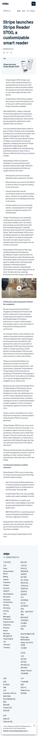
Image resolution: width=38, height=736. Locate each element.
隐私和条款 (7, 696)
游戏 (22, 609)
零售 (22, 629)
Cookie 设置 (7, 708)
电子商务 (24, 577)
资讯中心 (7, 10)
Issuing (6, 611)
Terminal (6, 644)
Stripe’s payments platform (13, 317)
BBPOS (16, 148)
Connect (6, 588)
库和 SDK (24, 668)
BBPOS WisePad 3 (12, 500)
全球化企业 (24, 586)
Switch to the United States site (15, 731)
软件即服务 (24, 600)
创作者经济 (24, 606)
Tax (4, 642)
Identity (6, 605)
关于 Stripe (31, 11)
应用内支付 (24, 588)
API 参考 (24, 659)
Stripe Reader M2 (12, 494)
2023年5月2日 (8, 49)
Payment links (8, 622)
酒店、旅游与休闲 (27, 612)
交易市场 (24, 591)
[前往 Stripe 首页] (5, 554)
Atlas (5, 568)
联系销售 (24, 693)
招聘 (22, 684)
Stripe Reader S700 (22, 116)
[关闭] (34, 726)
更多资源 (6, 710)
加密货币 (6, 591)
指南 (4, 682)
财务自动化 (24, 583)
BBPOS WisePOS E (13, 512)
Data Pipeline (8, 594)
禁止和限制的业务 (9, 699)
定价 (4, 565)
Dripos (5, 413)
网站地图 (6, 705)
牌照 (4, 702)
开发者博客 (24, 673)
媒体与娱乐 (24, 617)
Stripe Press (25, 690)
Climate (6, 585)
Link (4, 614)
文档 (22, 656)
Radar (5, 630)
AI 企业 (23, 603)
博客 (4, 687)
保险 (22, 614)
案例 (23, 11)
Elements (6, 597)
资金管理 (24, 594)
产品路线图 (24, 682)
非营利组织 (24, 620)
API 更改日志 (25, 665)
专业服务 (24, 623)
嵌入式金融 (24, 580)
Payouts (6, 628)
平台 (22, 597)
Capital (6, 579)
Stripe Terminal (14, 131)
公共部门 (24, 626)
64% (26, 309)
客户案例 (6, 684)
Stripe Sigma (8, 639)
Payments (7, 625)
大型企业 (24, 565)
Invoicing (6, 608)
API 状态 (24, 662)
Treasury (6, 647)
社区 (4, 690)
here (5, 537)
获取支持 (6, 719)
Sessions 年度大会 (10, 693)
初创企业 (24, 568)
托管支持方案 (7, 722)
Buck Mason (28, 368)
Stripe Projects (26, 670)
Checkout (6, 582)
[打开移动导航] (34, 4)
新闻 (18, 11)
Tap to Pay (10, 482)
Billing (5, 577)
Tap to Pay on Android (26, 153)
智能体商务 (24, 571)
